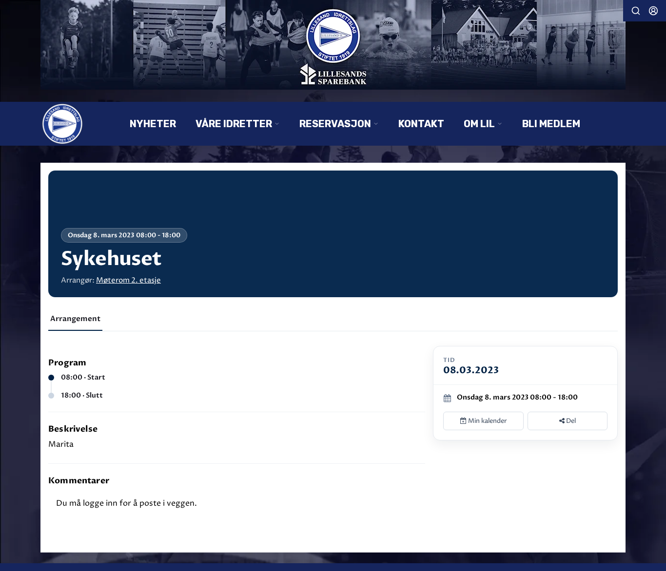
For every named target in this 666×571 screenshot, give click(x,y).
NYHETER (153, 124)
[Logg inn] (653, 10)
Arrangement (75, 319)
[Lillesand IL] (333, 45)
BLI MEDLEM (551, 124)
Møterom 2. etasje (128, 280)
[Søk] (636, 10)
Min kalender (487, 421)
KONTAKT (421, 124)
